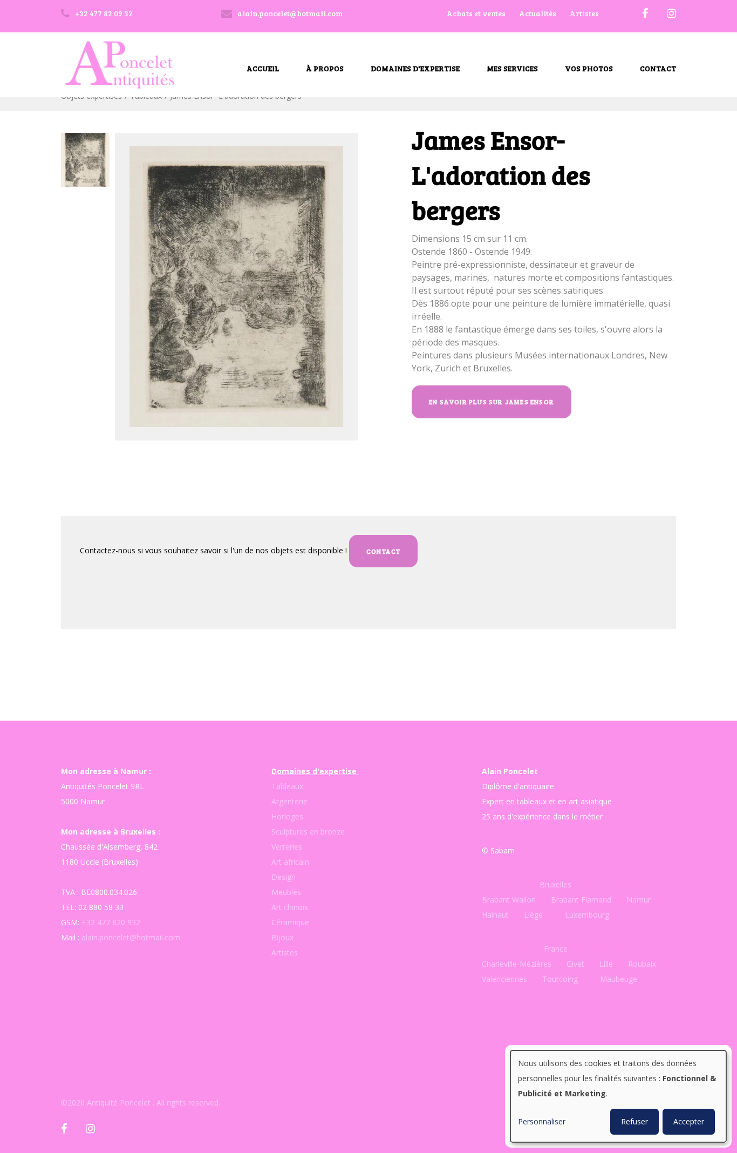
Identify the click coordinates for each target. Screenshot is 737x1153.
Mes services (512, 68)
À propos (325, 68)
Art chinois (289, 907)
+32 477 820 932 (110, 922)
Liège (534, 915)
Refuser (634, 1121)
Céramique (290, 922)
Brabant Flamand (581, 899)
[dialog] (618, 1096)
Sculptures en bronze (308, 831)
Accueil (263, 68)
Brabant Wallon (509, 899)
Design (283, 877)
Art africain (290, 862)
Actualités (537, 13)
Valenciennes (504, 979)
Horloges (287, 816)
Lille (606, 964)
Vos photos (589, 68)
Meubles (286, 892)
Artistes (584, 13)
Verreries (286, 847)
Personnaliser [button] (541, 1121)
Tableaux (287, 786)
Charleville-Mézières (516, 964)
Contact (658, 68)
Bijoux (282, 937)
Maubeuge (618, 979)
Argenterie (289, 801)
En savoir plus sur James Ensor (491, 401)
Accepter (688, 1121)
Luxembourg (587, 915)
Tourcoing (560, 979)
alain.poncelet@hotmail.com (130, 937)
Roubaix (641, 964)
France (556, 949)
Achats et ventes (476, 13)
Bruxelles (557, 884)
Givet (575, 964)
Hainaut (495, 915)
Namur (638, 899)
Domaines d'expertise (415, 68)
